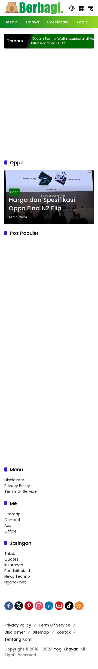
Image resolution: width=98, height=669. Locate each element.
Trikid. (9, 553)
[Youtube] (59, 605)
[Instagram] (39, 605)
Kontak (64, 632)
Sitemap (12, 514)
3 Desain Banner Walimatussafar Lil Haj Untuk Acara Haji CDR (55, 41)
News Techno (17, 576)
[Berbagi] (33, 8)
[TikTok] (69, 605)
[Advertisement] (49, 103)
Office (10, 531)
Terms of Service (20, 491)
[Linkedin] (49, 605)
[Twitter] (18, 605)
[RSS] (79, 605)
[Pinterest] (28, 605)
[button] (72, 8)
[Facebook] (8, 605)
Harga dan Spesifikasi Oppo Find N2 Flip (42, 204)
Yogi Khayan (66, 649)
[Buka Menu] (81, 8)
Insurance (13, 565)
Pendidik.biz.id (17, 570)
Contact (12, 519)
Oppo (14, 192)
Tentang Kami (18, 639)
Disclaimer (14, 480)
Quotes (11, 559)
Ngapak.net (15, 582)
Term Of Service (54, 625)
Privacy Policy (17, 485)
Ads (7, 525)
